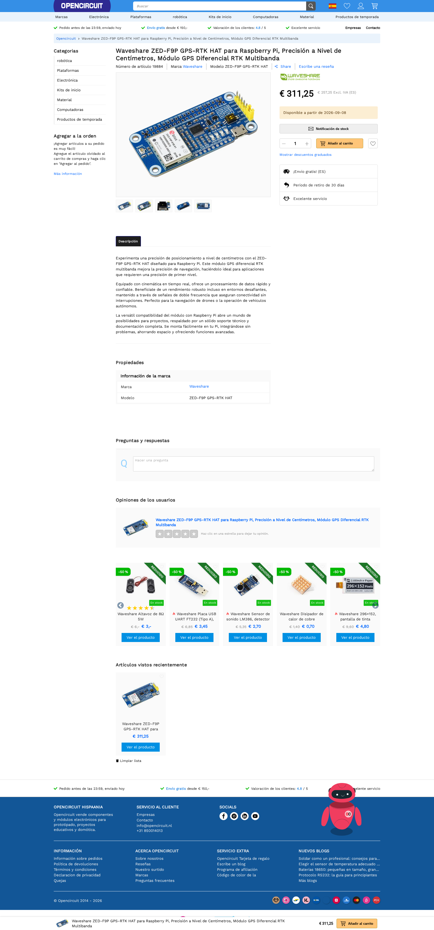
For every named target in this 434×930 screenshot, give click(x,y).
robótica (180, 17)
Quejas (60, 880)
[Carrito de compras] (371, 6)
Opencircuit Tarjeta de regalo (243, 858)
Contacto (373, 28)
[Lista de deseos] (343, 6)
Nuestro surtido (149, 869)
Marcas (61, 17)
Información (68, 850)
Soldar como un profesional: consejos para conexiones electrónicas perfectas (339, 858)
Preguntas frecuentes (155, 880)
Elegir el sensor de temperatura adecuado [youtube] (339, 864)
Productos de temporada (357, 17)
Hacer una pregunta (151, 460)
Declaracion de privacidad (77, 875)
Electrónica (99, 17)
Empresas (353, 28)
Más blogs (308, 880)
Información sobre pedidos (78, 858)
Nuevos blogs (314, 850)
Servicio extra (233, 850)
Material (307, 17)
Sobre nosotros (149, 858)
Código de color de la (236, 875)
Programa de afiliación (237, 869)
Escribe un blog (231, 864)
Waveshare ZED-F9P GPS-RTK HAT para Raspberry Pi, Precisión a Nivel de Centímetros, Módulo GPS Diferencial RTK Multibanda (262, 522)
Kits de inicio (220, 17)
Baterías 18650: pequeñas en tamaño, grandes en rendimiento (339, 869)
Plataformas (140, 17)
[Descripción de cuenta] (357, 6)
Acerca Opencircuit (157, 850)
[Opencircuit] (82, 6)
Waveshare (199, 386)
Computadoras (265, 17)
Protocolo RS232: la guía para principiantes (338, 875)
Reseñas (143, 864)
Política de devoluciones (76, 864)
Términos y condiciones (75, 869)
